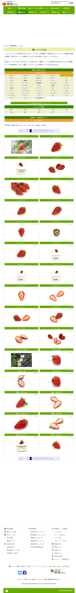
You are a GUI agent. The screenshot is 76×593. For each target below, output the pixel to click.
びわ (66, 90)
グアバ (11, 83)
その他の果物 (39, 98)
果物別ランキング (36, 538)
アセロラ (25, 75)
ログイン (67, 12)
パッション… (39, 90)
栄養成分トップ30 (13, 550)
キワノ (53, 80)
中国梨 (11, 88)
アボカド (39, 75)
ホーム (12, 8)
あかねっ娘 (56, 349)
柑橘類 (25, 80)
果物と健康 (58, 556)
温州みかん (39, 78)
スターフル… (25, 85)
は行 (11, 112)
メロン (39, 95)
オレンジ (52, 78)
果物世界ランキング (37, 544)
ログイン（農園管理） (62, 559)
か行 (25, 109)
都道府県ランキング (37, 541)
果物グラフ (11, 541)
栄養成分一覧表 (12, 553)
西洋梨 (53, 85)
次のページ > (55, 131)
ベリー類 (52, 93)
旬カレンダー (45, 8)
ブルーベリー (25, 93)
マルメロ (66, 93)
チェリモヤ (66, 85)
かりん (11, 80)
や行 (39, 112)
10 (49, 131)
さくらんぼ (53, 83)
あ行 (11, 109)
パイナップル (25, 90)
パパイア (52, 90)
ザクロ (66, 83)
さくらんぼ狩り (59, 535)
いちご (20, 45)
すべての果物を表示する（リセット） (39, 103)
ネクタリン (66, 88)
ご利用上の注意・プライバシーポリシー (34, 566)
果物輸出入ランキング (38, 535)
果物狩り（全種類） (61, 528)
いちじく (11, 78)
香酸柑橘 (39, 83)
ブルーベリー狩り (60, 541)
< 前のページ (23, 131)
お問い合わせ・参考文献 (60, 566)
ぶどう (11, 93)
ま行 (25, 112)
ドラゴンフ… (25, 88)
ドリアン (39, 88)
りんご (11, 98)
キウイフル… (39, 80)
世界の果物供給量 (36, 547)
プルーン (39, 93)
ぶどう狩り (58, 538)
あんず (53, 75)
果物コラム (34, 12)
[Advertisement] (38, 29)
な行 (66, 109)
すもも (39, 85)
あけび (11, 75)
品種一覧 (56, 12)
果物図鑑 (23, 8)
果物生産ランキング (37, 532)
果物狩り (12, 12)
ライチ (66, 95)
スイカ (11, 85)
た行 (53, 109)
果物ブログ (45, 12)
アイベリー (21, 136)
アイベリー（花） (21, 349)
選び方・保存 (34, 8)
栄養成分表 (56, 8)
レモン (25, 98)
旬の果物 (10, 538)
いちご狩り (58, 532)
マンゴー (25, 95)
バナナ (11, 90)
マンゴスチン (11, 95)
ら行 (53, 112)
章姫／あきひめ (21, 392)
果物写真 (23, 12)
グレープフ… (25, 83)
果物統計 (67, 8)
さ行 (39, 109)
